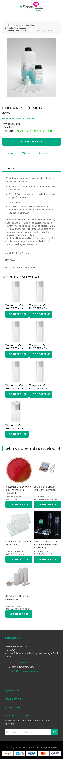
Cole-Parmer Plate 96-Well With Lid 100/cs (18, 543)
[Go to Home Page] (5, 25)
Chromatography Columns (16, 30)
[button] (24, 153)
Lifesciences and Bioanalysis (23, 25)
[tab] (31, 168)
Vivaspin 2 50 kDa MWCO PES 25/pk (14, 387)
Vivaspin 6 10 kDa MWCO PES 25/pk (38, 307)
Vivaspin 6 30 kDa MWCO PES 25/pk (14, 307)
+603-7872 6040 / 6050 (20, 662)
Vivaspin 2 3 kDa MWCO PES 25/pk (14, 427)
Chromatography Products (16, 27)
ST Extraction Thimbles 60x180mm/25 (16, 598)
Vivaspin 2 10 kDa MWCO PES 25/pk (38, 387)
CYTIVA (6, 113)
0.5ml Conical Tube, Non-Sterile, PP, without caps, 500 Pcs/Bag (46, 544)
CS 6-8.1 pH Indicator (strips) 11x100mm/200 (45, 488)
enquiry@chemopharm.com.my (24, 671)
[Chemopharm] (31, 6)
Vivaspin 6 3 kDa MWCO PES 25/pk (14, 347)
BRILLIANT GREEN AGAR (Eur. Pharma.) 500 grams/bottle (18, 489)
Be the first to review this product (18, 118)
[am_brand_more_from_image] (16, 301)
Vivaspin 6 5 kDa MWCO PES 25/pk (38, 347)
